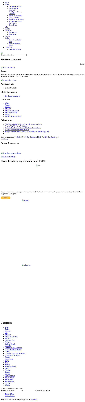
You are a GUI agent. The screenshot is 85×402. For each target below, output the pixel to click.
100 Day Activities (11, 112)
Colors (7, 351)
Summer (7, 331)
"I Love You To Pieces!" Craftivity (16, 126)
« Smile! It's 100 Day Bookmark (26, 137)
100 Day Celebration (12, 110)
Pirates (7, 368)
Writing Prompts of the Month (15, 22)
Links (7, 38)
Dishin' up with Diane (16, 19)
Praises (7, 36)
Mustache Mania (10, 366)
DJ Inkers (18, 390)
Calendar (8, 346)
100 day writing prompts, (13, 116)
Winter (7, 103)
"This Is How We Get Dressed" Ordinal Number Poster (23, 128)
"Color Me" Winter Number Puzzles (17, 130)
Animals (7, 338)
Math (6, 363)
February (8, 107)
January (7, 105)
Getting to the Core (15, 6)
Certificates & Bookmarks (13, 348)
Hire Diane (12, 34)
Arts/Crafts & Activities (13, 9)
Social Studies (9, 377)
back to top (4, 139)
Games (7, 357)
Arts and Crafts (10, 340)
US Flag (7, 383)
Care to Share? (14, 17)
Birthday (8, 342)
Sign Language (10, 376)
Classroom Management (13, 349)
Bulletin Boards (10, 344)
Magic (7, 361)
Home (7, 2)
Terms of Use (9, 394)
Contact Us (8, 47)
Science (7, 372)
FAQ (6, 27)
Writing (7, 385)
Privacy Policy (10, 396)
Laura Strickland (28, 390)
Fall (6, 333)
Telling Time (9, 379)
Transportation (9, 381)
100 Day (8, 109)
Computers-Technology (12, 355)
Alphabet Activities (11, 336)
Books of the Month (15, 15)
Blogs (7, 4)
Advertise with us (15, 49)
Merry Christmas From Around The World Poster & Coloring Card (27, 131)
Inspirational (9, 359)
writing (7, 114)
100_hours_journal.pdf (12, 96)
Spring (7, 329)
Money (7, 364)
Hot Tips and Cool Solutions (15, 13)
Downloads (13, 25)
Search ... (4, 55)
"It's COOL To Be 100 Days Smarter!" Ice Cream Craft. (23, 124)
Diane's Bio (13, 32)
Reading (7, 370)
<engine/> (34, 399)
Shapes (7, 374)
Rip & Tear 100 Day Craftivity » (48, 137)
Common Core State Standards (15, 353)
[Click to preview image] (8, 67)
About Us (8, 30)
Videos (7, 29)
